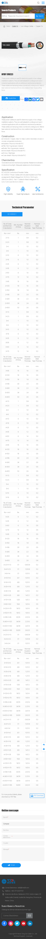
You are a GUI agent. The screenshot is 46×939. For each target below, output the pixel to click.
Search (41, 16)
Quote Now (12, 98)
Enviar (13, 865)
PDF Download (38, 795)
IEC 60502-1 (12, 214)
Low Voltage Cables (27, 26)
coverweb (29, 936)
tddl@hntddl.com (23, 888)
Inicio (8, 26)
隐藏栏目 (15, 26)
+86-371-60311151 (17, 891)
